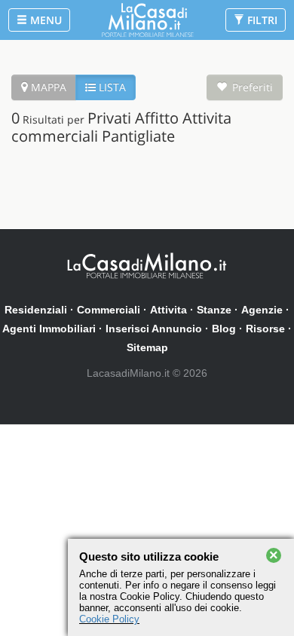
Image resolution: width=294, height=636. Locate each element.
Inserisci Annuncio (154, 329)
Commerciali (108, 310)
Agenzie (262, 310)
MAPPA (47, 87)
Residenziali (36, 310)
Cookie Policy (109, 619)
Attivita (168, 310)
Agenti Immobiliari (49, 329)
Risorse (265, 329)
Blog (224, 329)
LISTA (111, 87)
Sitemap (147, 347)
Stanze (214, 310)
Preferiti (252, 87)
